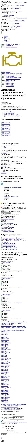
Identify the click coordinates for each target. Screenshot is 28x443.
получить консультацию (14, 211)
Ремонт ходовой (10, 76)
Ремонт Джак (4, 344)
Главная (6, 36)
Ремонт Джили (5, 345)
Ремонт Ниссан (5, 366)
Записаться (3, 147)
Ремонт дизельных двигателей (14, 73)
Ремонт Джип (4, 347)
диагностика (4, 211)
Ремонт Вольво (5, 340)
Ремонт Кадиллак (5, 352)
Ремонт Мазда (4, 361)
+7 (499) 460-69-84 (22, 2)
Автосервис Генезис (9, 111)
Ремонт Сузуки (5, 381)
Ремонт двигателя (5, 72)
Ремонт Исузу (4, 351)
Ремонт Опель (4, 369)
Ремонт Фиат (4, 386)
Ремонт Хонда (4, 391)
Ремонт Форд (4, 388)
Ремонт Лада (4, 356)
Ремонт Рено (4, 373)
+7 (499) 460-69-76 (15, 8)
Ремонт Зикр (4, 348)
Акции (5, 40)
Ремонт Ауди (4, 334)
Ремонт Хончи (4, 393)
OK (1, 437)
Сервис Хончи (4, 402)
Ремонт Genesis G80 (9, 113)
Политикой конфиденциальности (17, 422)
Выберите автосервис (6, 417)
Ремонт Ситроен (5, 379)
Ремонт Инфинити (6, 349)
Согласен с (14, 422)
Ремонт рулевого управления (13, 77)
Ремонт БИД (4, 335)
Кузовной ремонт (10, 83)
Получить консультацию (7, 15)
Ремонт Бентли (5, 338)
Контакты (6, 41)
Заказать (6, 188)
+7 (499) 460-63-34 (19, 5)
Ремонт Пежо (4, 370)
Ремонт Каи (4, 354)
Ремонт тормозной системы (13, 79)
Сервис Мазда (4, 401)
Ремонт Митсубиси (6, 365)
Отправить (3, 434)
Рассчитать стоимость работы (8, 404)
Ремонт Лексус (5, 359)
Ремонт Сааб (4, 374)
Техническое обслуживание (13, 44)
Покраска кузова (10, 80)
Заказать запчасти (21, 404)
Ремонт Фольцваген (6, 387)
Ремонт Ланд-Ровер (6, 358)
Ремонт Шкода (4, 398)
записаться (4, 272)
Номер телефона (5, 418)
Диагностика (9, 45)
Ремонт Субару (5, 380)
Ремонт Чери (4, 395)
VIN (2, 420)
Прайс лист (7, 38)
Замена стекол (9, 84)
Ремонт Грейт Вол (5, 342)
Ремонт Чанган (5, 394)
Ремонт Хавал (4, 390)
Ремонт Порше (4, 372)
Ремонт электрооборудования (13, 74)
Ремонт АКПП (10, 86)
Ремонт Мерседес (5, 362)
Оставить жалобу (13, 407)
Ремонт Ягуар (4, 400)
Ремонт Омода (4, 367)
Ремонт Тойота (5, 384)
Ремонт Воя (4, 341)
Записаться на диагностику (8, 405)
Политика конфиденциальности (9, 408)
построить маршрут (6, 271)
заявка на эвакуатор (6, 213)
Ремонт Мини (4, 363)
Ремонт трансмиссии (11, 47)
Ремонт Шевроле (5, 397)
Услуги (5, 37)
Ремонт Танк (4, 383)
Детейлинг (9, 81)
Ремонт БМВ (4, 337)
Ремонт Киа (4, 355)
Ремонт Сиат (4, 377)
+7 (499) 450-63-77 (16, 11)
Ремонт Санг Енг (5, 376)
